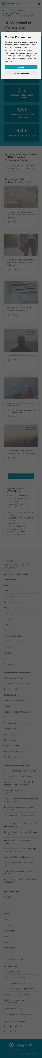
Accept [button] (21, 67)
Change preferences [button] (21, 73)
